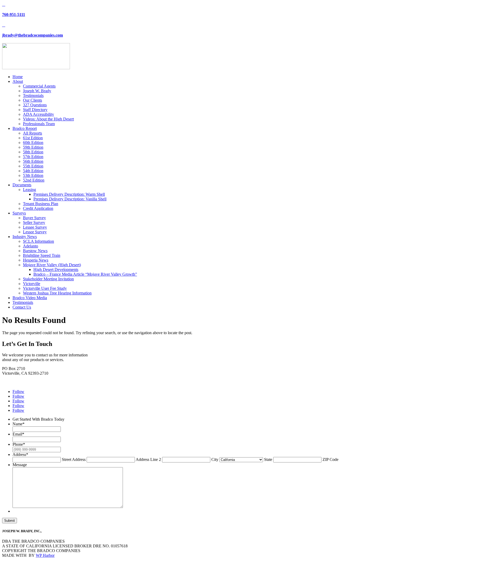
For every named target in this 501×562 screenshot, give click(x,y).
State (268, 459)
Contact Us (22, 307)
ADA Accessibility (38, 114)
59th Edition (33, 147)
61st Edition (33, 138)
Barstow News (35, 250)
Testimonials (33, 95)
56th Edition (33, 161)
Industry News (25, 236)
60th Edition (33, 142)
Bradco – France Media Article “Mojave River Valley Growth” (85, 274)
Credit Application (38, 208)
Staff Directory (35, 109)
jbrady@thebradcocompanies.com (32, 35)
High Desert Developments (55, 269)
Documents (22, 185)
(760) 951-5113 (15, 382)
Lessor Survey (35, 232)
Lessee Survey (35, 227)
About (18, 81)
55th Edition (33, 166)
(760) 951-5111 (14, 378)
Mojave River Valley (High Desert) (52, 265)
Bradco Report (25, 128)
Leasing (29, 189)
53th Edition (33, 175)
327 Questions (35, 105)
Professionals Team (39, 123)
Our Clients (32, 100)
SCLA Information (38, 241)
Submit (9, 521)
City (214, 459)
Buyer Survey (34, 218)
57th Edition (33, 156)
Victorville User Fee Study (45, 288)
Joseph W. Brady (37, 91)
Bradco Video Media (30, 298)
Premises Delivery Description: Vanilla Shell (69, 199)
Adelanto (30, 246)
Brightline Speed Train (41, 255)
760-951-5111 (13, 14)
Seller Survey (34, 222)
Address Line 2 (148, 459)
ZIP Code (330, 459)
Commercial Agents (39, 86)
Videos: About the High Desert (48, 119)
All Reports (32, 133)
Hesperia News (35, 260)
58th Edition (33, 152)
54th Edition (33, 171)
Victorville (31, 283)
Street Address (74, 459)
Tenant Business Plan (40, 203)
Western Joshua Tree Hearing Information (57, 293)
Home (18, 76)
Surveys (19, 213)
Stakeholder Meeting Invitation (48, 279)
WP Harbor (45, 555)
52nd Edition (33, 180)
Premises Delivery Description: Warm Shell (69, 194)
